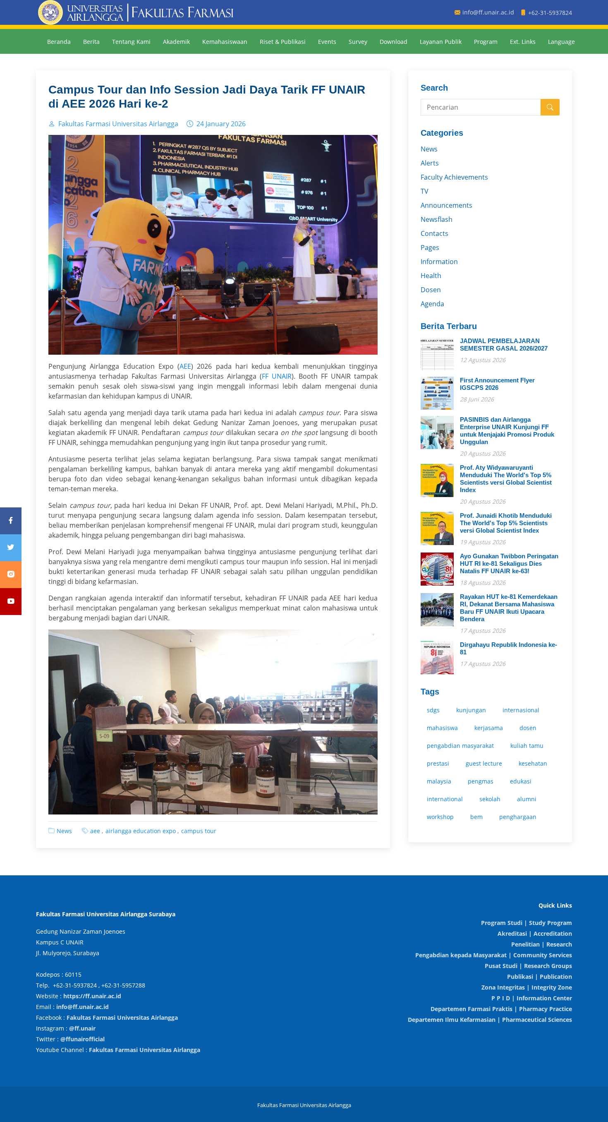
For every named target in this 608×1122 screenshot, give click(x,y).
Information (439, 261)
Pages (430, 247)
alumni (526, 799)
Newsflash (436, 219)
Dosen (431, 289)
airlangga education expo (140, 831)
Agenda (432, 303)
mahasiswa (442, 728)
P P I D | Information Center (531, 998)
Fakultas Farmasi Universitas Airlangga (122, 1017)
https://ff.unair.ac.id (92, 996)
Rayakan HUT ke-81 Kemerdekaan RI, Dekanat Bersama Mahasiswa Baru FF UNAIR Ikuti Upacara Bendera (509, 607)
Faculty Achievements (454, 177)
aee (95, 831)
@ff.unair (82, 1028)
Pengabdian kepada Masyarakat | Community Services (493, 955)
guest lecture (484, 763)
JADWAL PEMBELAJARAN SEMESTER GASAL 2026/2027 (504, 344)
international (445, 799)
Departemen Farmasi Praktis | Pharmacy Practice (501, 1009)
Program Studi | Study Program (526, 923)
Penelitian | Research (541, 944)
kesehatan (533, 763)
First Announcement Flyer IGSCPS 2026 (497, 384)
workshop (440, 817)
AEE (185, 366)
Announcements (446, 205)
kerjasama (488, 728)
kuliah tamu (526, 746)
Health (431, 275)
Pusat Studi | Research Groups (528, 966)
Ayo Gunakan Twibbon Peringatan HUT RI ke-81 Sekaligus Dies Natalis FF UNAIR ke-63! (509, 563)
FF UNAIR (277, 376)
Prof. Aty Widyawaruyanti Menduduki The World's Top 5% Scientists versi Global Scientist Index (506, 478)
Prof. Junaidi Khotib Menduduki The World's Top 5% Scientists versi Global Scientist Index (506, 523)
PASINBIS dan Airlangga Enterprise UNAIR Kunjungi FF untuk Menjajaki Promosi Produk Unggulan (507, 430)
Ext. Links (523, 42)
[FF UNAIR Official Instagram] (11, 574)
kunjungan (471, 710)
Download (393, 42)
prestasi (438, 763)
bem (476, 817)
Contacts (434, 233)
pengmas (480, 781)
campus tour (198, 831)
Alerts (430, 163)
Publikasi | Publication (539, 976)
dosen (527, 728)
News (64, 831)
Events (327, 42)
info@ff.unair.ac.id (82, 1007)
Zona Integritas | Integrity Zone (526, 987)
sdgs (433, 710)
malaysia (439, 781)
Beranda (59, 42)
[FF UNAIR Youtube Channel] (11, 601)
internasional (521, 710)
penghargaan (517, 817)
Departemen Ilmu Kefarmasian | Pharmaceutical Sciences (490, 1019)
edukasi (520, 781)
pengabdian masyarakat (460, 746)
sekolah (489, 799)
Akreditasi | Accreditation (535, 933)
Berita (91, 42)
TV (424, 191)
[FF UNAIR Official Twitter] (11, 547)
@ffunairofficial (82, 1039)
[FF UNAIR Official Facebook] (11, 520)
